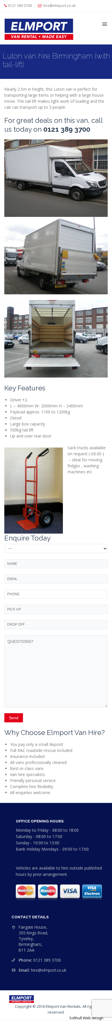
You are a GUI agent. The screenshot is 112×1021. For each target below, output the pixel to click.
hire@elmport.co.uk (48, 970)
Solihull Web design (86, 1017)
